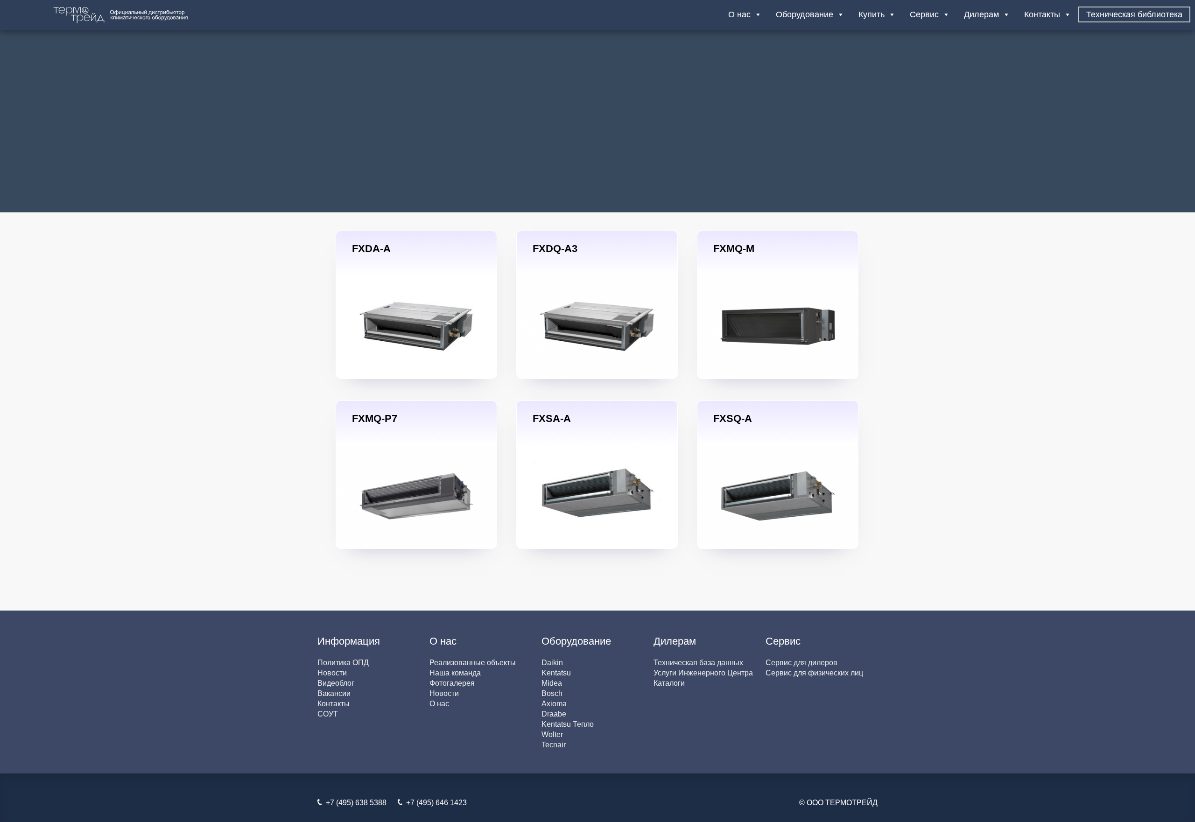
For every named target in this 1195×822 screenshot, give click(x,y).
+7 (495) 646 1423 (434, 803)
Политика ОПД (343, 663)
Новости (332, 673)
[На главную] (149, 15)
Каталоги (669, 683)
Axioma (554, 704)
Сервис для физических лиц (814, 673)
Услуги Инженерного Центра (703, 673)
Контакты (1042, 14)
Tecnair (553, 745)
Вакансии (334, 693)
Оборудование (804, 14)
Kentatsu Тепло (567, 724)
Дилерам (981, 14)
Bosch (551, 693)
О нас (739, 14)
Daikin (552, 663)
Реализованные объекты (472, 663)
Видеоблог (335, 683)
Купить (871, 14)
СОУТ (327, 714)
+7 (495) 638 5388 (354, 803)
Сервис (924, 14)
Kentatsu (556, 673)
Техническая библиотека (1134, 14)
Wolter (552, 734)
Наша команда (455, 673)
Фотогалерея (452, 683)
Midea (551, 683)
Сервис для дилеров (801, 663)
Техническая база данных (698, 663)
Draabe (553, 714)
